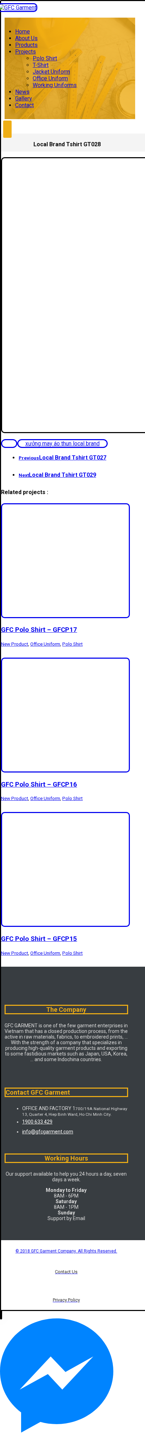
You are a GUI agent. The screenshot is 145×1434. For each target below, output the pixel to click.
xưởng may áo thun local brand (62, 443)
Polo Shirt (72, 644)
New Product (14, 644)
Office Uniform (45, 644)
